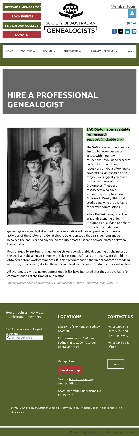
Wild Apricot (96, 432)
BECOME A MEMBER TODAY (25, 7)
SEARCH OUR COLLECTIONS (25, 25)
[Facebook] (114, 31)
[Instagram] (134, 31)
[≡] (129, 51)
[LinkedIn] (127, 31)
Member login (123, 6)
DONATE (21, 34)
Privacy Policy (72, 407)
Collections (16, 316)
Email (116, 363)
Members (34, 316)
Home (10, 312)
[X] (120, 31)
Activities (37, 312)
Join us (22, 312)
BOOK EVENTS (22, 16)
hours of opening (81, 379)
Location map (70, 370)
